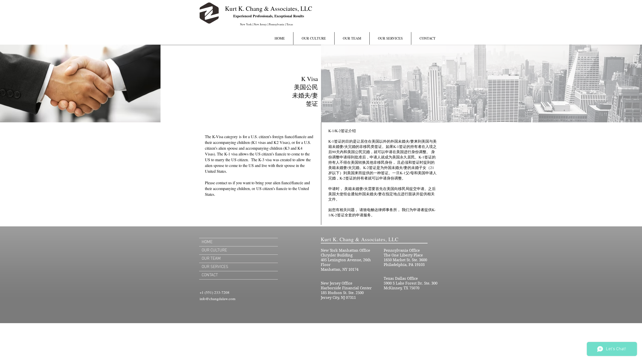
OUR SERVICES (215, 266)
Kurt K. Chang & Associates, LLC (268, 8)
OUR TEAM (211, 258)
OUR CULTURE (214, 250)
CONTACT (210, 275)
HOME (207, 242)
